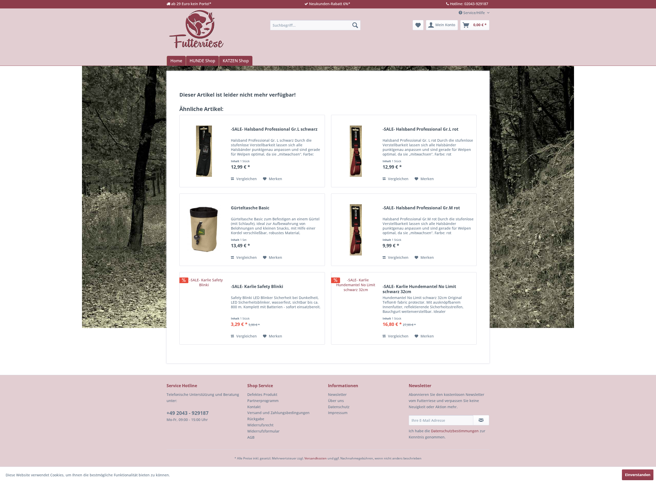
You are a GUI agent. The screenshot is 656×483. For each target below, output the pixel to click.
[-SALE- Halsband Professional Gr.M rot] (355, 230)
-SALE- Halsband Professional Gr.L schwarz (274, 129)
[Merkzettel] (418, 25)
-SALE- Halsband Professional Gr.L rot (420, 129)
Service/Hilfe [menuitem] (474, 12)
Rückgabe (255, 418)
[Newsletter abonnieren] (481, 420)
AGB (250, 437)
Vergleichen (246, 178)
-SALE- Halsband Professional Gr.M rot (421, 208)
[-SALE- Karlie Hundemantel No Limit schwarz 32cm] (355, 308)
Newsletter (337, 394)
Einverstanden (637, 474)
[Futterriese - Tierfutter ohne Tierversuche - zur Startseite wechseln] (196, 29)
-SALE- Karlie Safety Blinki (257, 286)
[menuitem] (315, 25)
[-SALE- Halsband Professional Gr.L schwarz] (204, 151)
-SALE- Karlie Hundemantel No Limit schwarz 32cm (419, 289)
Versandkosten (315, 458)
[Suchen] (355, 25)
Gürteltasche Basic (250, 208)
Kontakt (254, 406)
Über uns (336, 400)
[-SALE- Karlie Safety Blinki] (204, 308)
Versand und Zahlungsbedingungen (278, 412)
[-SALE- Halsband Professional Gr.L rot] (355, 151)
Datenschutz (339, 406)
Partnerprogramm (263, 400)
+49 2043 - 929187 (188, 413)
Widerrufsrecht (260, 425)
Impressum (337, 412)
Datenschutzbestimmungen (455, 430)
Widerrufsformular (263, 431)
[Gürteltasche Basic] (204, 230)
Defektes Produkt (262, 394)
